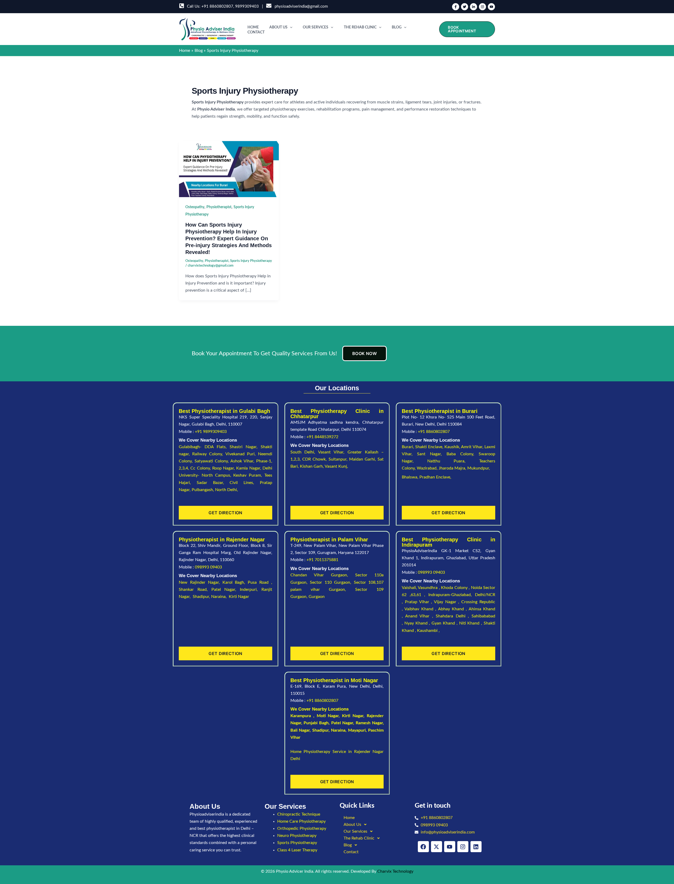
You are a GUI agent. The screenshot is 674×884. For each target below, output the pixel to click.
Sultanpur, (339, 459)
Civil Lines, (245, 483)
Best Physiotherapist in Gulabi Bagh (224, 411)
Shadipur (320, 730)
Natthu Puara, (453, 461)
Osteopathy (194, 207)
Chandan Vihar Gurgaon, (322, 575)
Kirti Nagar (352, 716)
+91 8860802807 (217, 6)
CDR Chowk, (315, 459)
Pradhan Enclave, (435, 477)
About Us (278, 27)
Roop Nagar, (224, 468)
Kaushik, (452, 447)
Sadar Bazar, (213, 483)
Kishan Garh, (312, 466)
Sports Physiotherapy (297, 843)
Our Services (315, 27)
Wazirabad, (428, 468)
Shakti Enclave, (429, 447)
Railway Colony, (208, 454)
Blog (397, 27)
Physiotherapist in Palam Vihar (329, 539)
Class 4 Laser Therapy (297, 850)
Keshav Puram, (248, 475)
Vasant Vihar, (333, 452)
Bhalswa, (410, 477)
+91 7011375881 (322, 560)
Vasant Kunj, (336, 466)
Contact (256, 32)
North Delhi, (226, 490)
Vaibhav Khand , (421, 609)
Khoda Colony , (456, 588)
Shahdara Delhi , (454, 616)
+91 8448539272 (322, 437)
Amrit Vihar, (472, 447)
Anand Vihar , (420, 616)
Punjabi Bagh (316, 723)
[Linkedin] (473, 6)
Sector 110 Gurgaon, (332, 582)
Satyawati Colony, (212, 461)
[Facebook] (455, 6)
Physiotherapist (218, 207)
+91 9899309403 (211, 431)
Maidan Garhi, (363, 459)
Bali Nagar (300, 730)
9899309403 (247, 6)
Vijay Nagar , (447, 602)
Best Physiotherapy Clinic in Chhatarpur (337, 413)
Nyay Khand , (418, 623)
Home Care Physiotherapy (301, 821)
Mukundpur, (479, 468)
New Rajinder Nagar (199, 582)
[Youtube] (491, 6)
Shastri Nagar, (245, 447)
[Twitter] (464, 6)
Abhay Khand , (453, 609)
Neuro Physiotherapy (296, 835)
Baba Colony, (463, 454)
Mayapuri (357, 730)
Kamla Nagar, (249, 468)
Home (253, 27)
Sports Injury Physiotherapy (251, 261)
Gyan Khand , (445, 623)
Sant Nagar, (431, 454)
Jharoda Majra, (453, 468)
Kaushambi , (428, 630)
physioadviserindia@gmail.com (300, 6)
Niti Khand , (471, 623)
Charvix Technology (395, 871)
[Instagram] (482, 6)
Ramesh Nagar (369, 723)
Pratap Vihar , (419, 602)
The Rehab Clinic (360, 27)
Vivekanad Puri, (241, 454)
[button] (290, 27)
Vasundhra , (429, 588)
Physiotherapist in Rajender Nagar (222, 539)
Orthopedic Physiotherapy (301, 828)
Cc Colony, (201, 468)
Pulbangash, (203, 490)
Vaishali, (409, 588)
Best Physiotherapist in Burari (440, 411)
